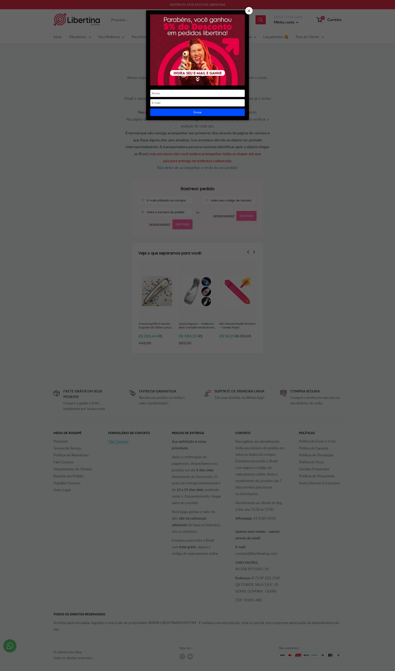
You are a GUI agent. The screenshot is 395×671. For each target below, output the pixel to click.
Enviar (198, 112)
